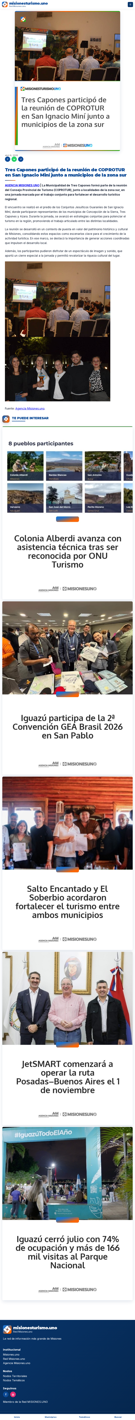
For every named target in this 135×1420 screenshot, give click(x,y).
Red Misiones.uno (14, 1358)
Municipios (50, 1417)
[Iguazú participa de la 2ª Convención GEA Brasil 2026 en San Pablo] (67, 688)
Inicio (17, 1417)
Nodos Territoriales (15, 1376)
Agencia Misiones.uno (29, 408)
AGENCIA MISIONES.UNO (22, 185)
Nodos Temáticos (14, 1380)
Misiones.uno (11, 1354)
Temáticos (84, 1417)
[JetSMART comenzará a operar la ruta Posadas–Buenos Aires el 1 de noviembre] (67, 1038)
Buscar (118, 1417)
